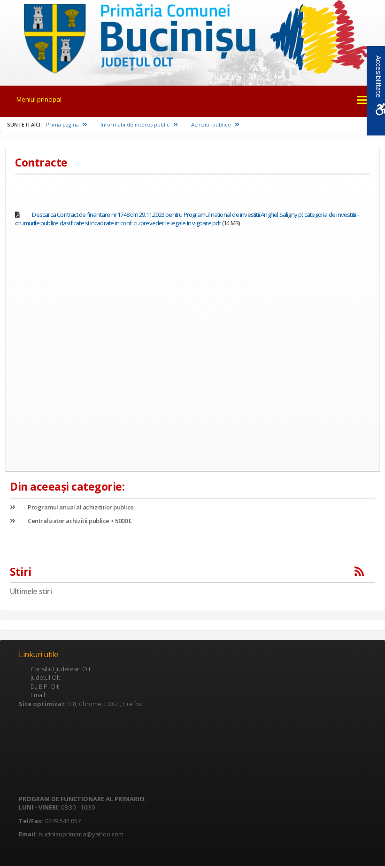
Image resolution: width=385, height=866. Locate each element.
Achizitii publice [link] (211, 124)
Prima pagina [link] (63, 124)
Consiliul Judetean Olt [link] (61, 669)
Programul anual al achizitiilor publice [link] (80, 507)
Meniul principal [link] (39, 99)
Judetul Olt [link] (45, 677)
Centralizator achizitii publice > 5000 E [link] (79, 520)
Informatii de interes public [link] (135, 124)
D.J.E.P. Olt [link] (45, 686)
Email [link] (38, 695)
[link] (192, 36)
